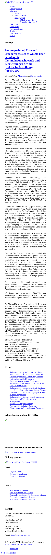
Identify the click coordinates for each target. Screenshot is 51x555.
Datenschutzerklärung (18, 474)
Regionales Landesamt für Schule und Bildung (28, 495)
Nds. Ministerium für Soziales (21, 493)
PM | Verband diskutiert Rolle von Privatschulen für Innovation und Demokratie (27, 407)
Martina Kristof (36, 76)
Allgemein (22, 76)
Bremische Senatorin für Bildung (22, 497)
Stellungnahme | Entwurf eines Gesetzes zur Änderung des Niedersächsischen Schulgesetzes (27, 399)
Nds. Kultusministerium (19, 490)
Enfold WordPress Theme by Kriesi (19, 544)
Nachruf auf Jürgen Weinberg (21, 404)
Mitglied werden (16, 472)
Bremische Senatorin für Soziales (23, 499)
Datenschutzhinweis (17, 476)
